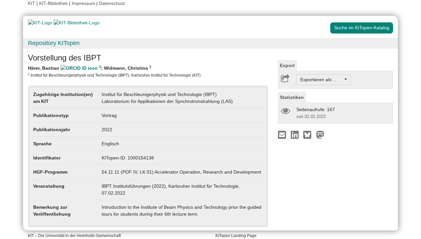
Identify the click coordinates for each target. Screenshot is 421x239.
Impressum (83, 3)
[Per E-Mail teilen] (282, 134)
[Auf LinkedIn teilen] (295, 134)
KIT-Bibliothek (54, 3)
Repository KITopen (54, 43)
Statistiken (292, 97)
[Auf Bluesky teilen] (309, 134)
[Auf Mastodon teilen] (320, 134)
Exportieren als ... (321, 79)
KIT (31, 3)
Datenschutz (112, 3)
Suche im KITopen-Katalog (361, 27)
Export (287, 65)
